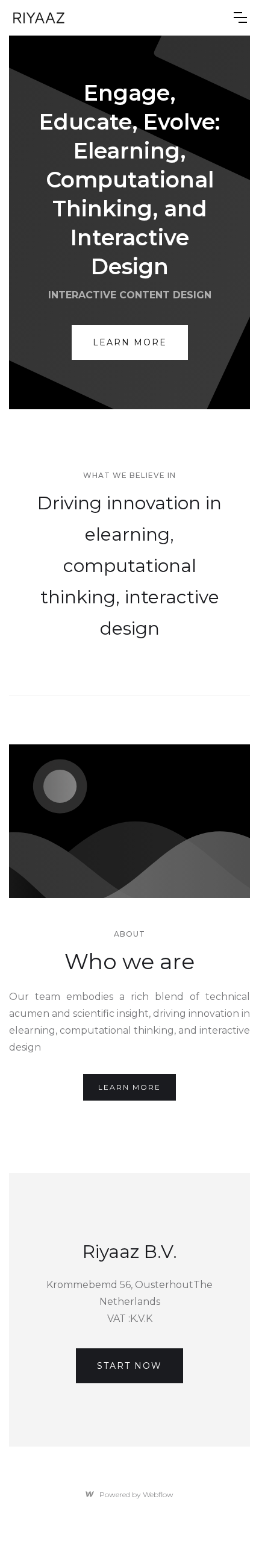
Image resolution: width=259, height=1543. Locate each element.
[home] (118, 18)
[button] (240, 17)
